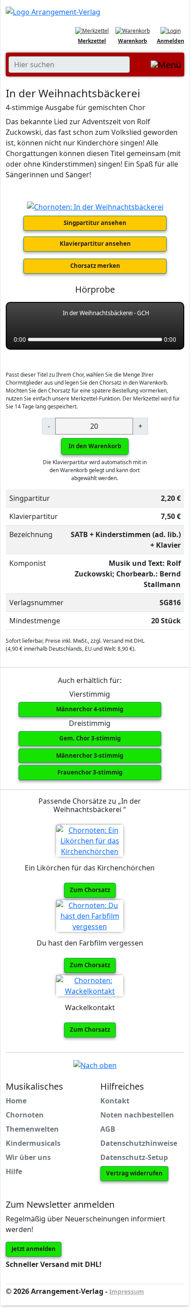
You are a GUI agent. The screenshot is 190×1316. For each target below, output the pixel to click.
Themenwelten (32, 1129)
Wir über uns (28, 1157)
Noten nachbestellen (137, 1115)
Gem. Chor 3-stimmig (90, 738)
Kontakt (114, 1101)
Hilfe (14, 1171)
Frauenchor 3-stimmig (89, 772)
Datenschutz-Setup (134, 1157)
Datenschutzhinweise (138, 1143)
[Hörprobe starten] (22, 318)
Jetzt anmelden (33, 1249)
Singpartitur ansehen (95, 223)
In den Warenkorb (94, 446)
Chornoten (25, 1115)
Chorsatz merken (95, 266)
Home (16, 1101)
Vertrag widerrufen (134, 1173)
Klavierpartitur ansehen (95, 244)
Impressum (126, 1291)
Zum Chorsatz (90, 890)
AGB (107, 1129)
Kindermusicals (33, 1143)
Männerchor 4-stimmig (89, 709)
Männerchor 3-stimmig (89, 755)
